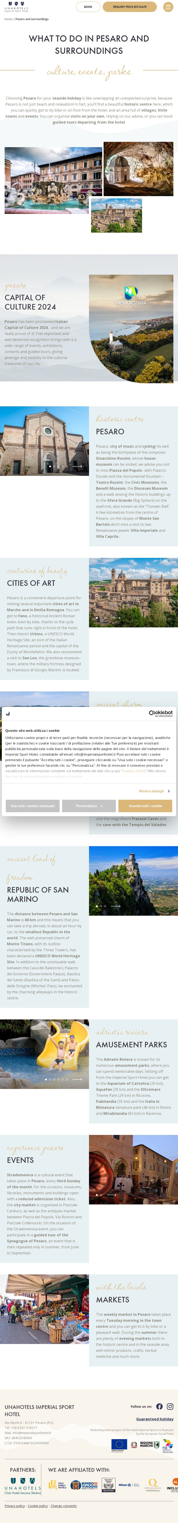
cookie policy (134, 771)
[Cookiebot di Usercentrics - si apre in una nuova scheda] (152, 713)
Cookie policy (38, 1506)
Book (88, 7)
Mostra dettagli (151, 791)
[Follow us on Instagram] (168, 1406)
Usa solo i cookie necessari (33, 806)
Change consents (64, 1506)
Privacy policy (15, 1506)
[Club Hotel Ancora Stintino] (23, 1486)
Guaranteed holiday (154, 1419)
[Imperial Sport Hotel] (16, 7)
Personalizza (86, 806)
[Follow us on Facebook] (157, 1406)
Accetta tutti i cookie (145, 806)
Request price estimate (129, 7)
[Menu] (168, 7)
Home (9, 19)
